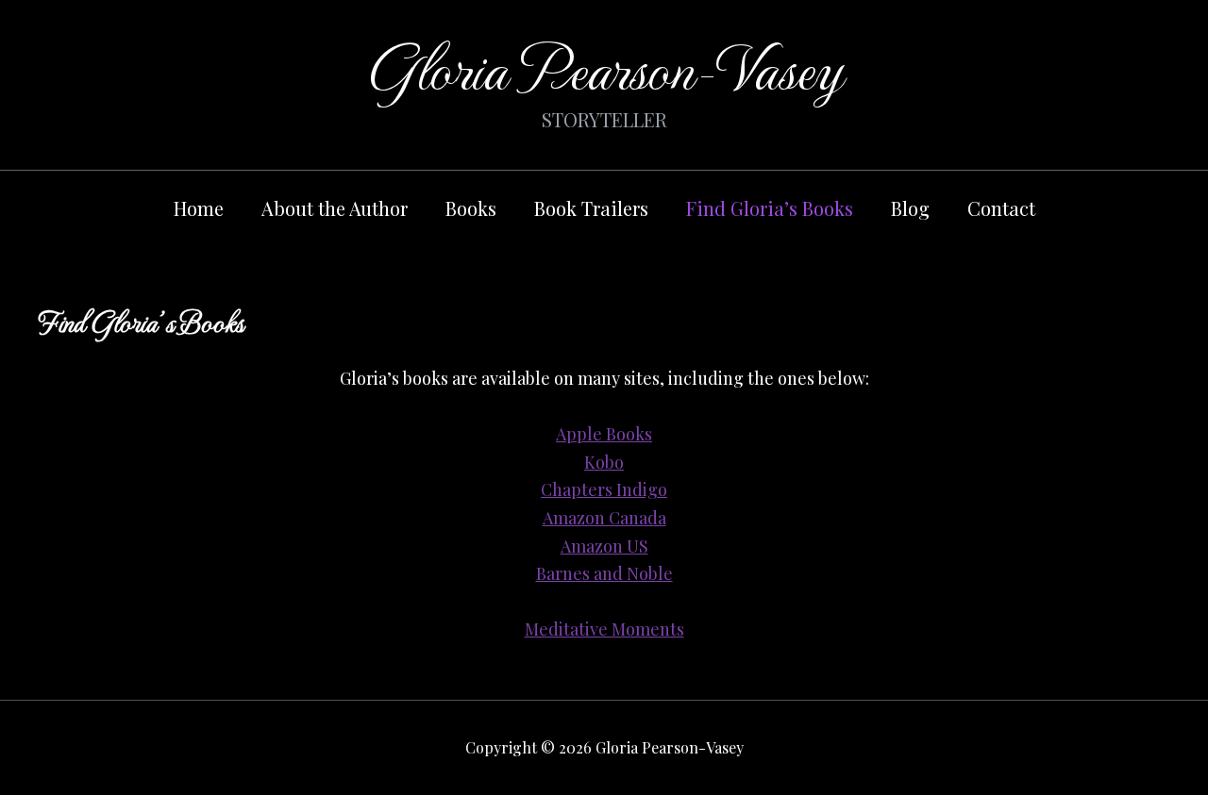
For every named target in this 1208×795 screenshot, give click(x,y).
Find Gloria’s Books (769, 208)
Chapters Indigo (604, 489)
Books (470, 208)
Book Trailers (591, 208)
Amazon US (604, 546)
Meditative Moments (604, 629)
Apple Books (604, 433)
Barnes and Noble (604, 573)
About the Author (334, 208)
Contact (1001, 208)
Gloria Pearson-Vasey (604, 65)
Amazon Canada (604, 517)
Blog (910, 208)
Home (199, 208)
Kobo (604, 462)
